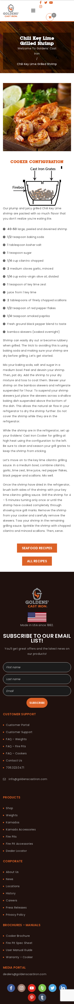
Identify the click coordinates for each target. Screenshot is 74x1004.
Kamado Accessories (21, 806)
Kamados (12, 799)
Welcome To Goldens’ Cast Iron (37, 51)
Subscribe (37, 679)
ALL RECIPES (37, 561)
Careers (11, 877)
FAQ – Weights (16, 715)
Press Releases (16, 884)
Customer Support (19, 708)
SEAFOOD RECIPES (37, 548)
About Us (12, 848)
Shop (9, 784)
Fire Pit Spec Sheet (19, 919)
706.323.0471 (15, 744)
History (11, 870)
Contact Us (14, 737)
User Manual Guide (19, 926)
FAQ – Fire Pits (16, 723)
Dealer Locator (16, 827)
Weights (12, 792)
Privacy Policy (15, 891)
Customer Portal (17, 701)
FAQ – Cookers (16, 730)
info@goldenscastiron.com (28, 755)
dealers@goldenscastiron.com (24, 950)
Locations (13, 862)
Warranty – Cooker (19, 933)
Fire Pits (11, 813)
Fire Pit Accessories (19, 820)
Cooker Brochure (18, 912)
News (9, 855)
